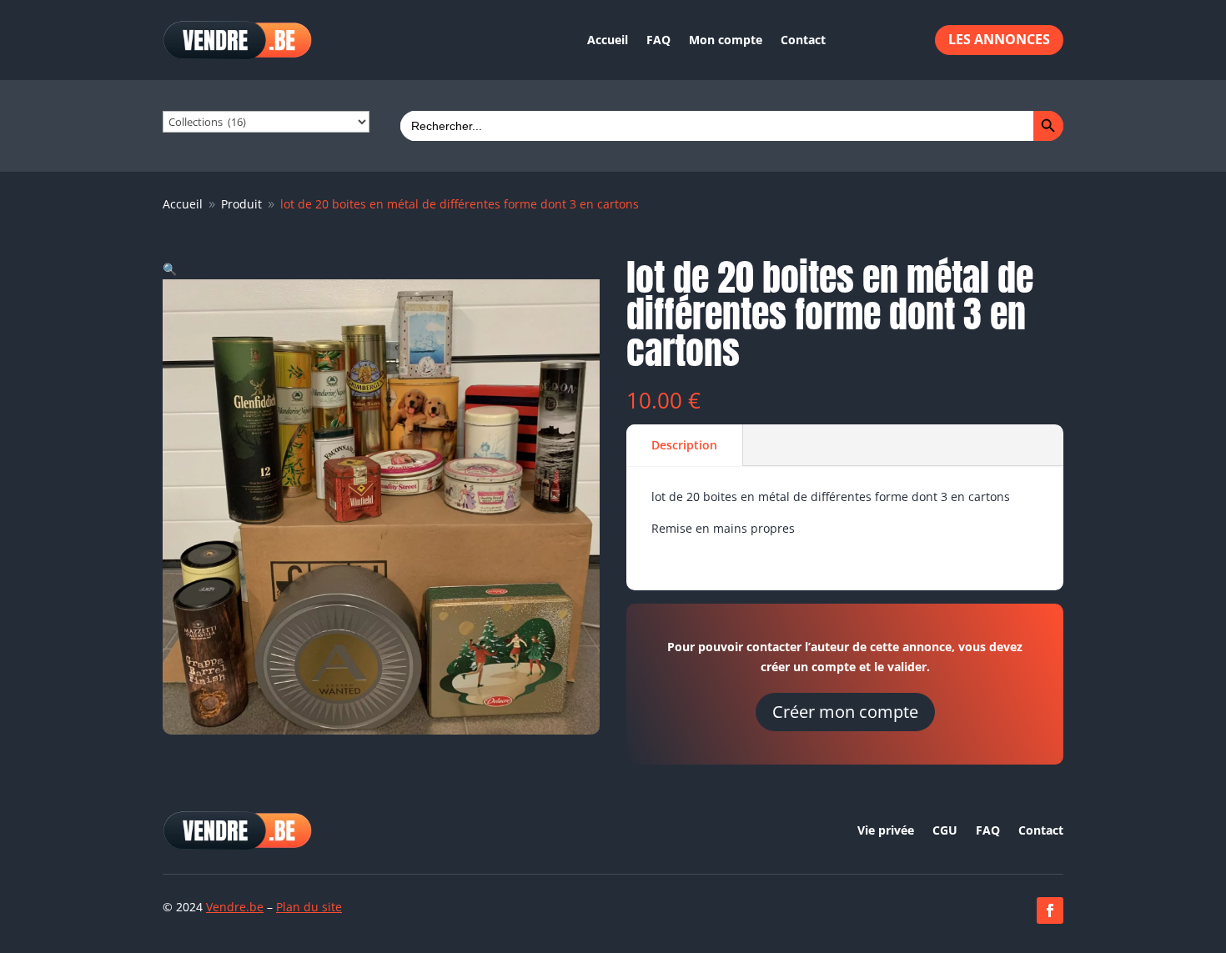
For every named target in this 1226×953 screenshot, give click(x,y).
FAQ (658, 40)
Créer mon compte (845, 711)
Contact (803, 40)
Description (684, 445)
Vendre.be (235, 907)
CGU (944, 831)
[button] (170, 269)
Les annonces (999, 39)
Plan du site (309, 907)
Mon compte (725, 40)
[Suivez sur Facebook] (1050, 910)
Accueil (607, 40)
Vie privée (885, 831)
